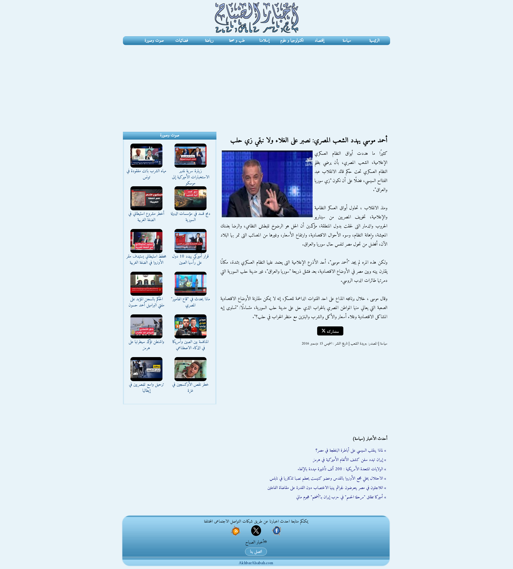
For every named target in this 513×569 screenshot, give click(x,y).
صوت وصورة (154, 40)
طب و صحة (237, 40)
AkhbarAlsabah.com (256, 563)
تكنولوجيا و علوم (292, 40)
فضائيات (181, 40)
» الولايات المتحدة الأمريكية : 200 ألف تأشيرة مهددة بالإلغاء (342, 469)
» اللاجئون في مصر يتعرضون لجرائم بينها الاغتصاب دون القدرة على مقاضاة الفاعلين (326, 488)
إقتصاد (319, 40)
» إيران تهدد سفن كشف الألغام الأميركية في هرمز (349, 460)
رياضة (209, 40)
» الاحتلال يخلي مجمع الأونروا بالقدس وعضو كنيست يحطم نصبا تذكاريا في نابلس (328, 478)
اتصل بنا (256, 551)
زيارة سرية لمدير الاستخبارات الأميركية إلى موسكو (190, 177)
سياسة (347, 40)
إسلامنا (264, 40)
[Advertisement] (256, 85)
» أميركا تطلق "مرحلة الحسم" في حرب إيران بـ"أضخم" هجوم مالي (341, 497)
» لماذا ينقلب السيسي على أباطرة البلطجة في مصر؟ (351, 450)
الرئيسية (374, 40)
